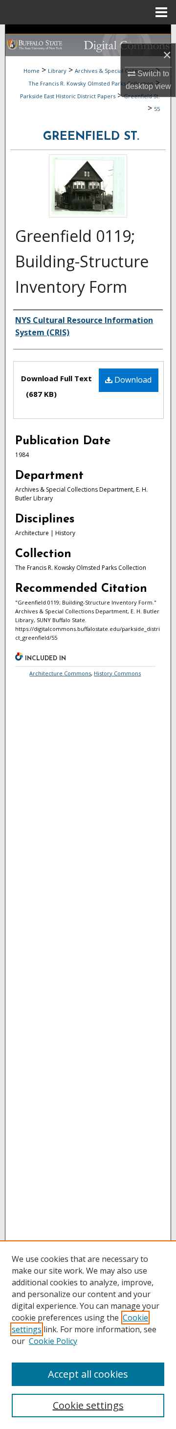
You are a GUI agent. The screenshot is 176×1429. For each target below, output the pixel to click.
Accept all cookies (88, 1374)
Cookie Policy (53, 1341)
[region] (88, 1334)
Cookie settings (88, 1405)
